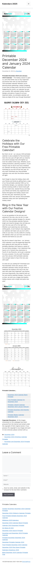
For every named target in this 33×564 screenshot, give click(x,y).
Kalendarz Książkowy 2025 (10, 550)
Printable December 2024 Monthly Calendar (18, 411)
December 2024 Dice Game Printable (13, 547)
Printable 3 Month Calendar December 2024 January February (18, 406)
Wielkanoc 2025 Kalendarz (10, 520)
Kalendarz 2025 (9, 4)
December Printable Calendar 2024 (13, 542)
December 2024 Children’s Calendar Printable (16, 513)
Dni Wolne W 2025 (8, 528)
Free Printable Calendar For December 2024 (16, 401)
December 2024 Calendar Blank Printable (17, 396)
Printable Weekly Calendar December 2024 (16, 416)
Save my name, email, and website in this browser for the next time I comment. (17, 489)
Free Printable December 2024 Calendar (14, 545)
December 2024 (9, 434)
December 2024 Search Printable (12, 530)
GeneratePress (26, 561)
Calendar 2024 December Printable (13, 525)
